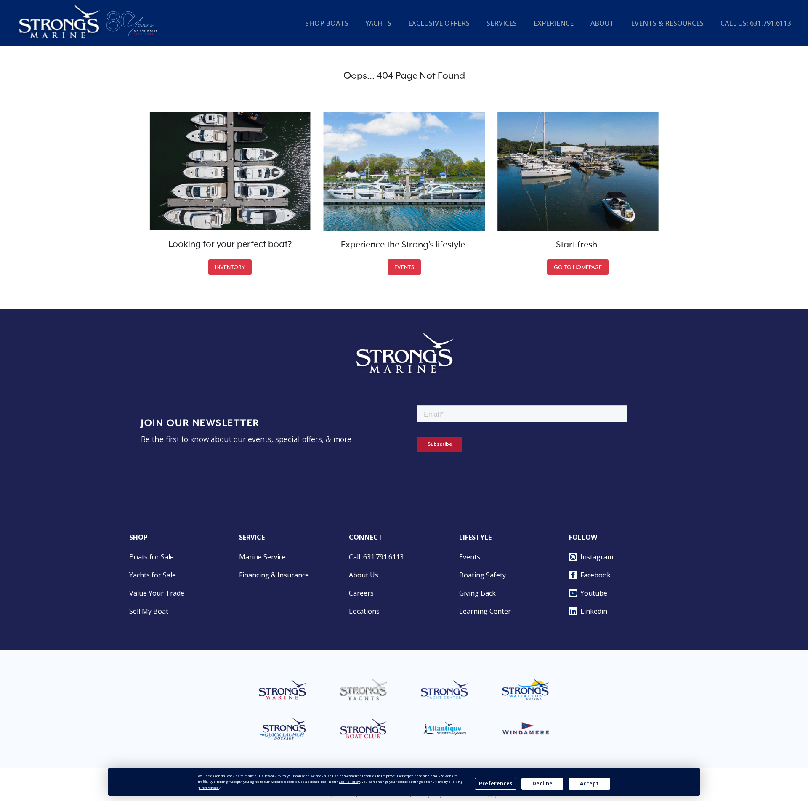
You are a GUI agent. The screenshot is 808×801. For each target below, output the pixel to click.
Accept (589, 783)
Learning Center (485, 611)
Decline (542, 783)
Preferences (496, 783)
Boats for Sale (151, 556)
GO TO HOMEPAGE (578, 267)
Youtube (593, 593)
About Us (363, 575)
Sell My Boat (148, 611)
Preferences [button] (209, 787)
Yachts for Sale (152, 575)
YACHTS (378, 23)
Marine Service (262, 556)
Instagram (596, 556)
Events (469, 556)
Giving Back (477, 593)
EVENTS (404, 267)
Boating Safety (482, 575)
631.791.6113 (770, 23)
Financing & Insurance (274, 575)
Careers (361, 593)
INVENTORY (230, 267)
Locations (364, 611)
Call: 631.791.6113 (376, 556)
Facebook (595, 575)
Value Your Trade (156, 593)
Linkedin (593, 611)
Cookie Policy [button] (349, 781)
